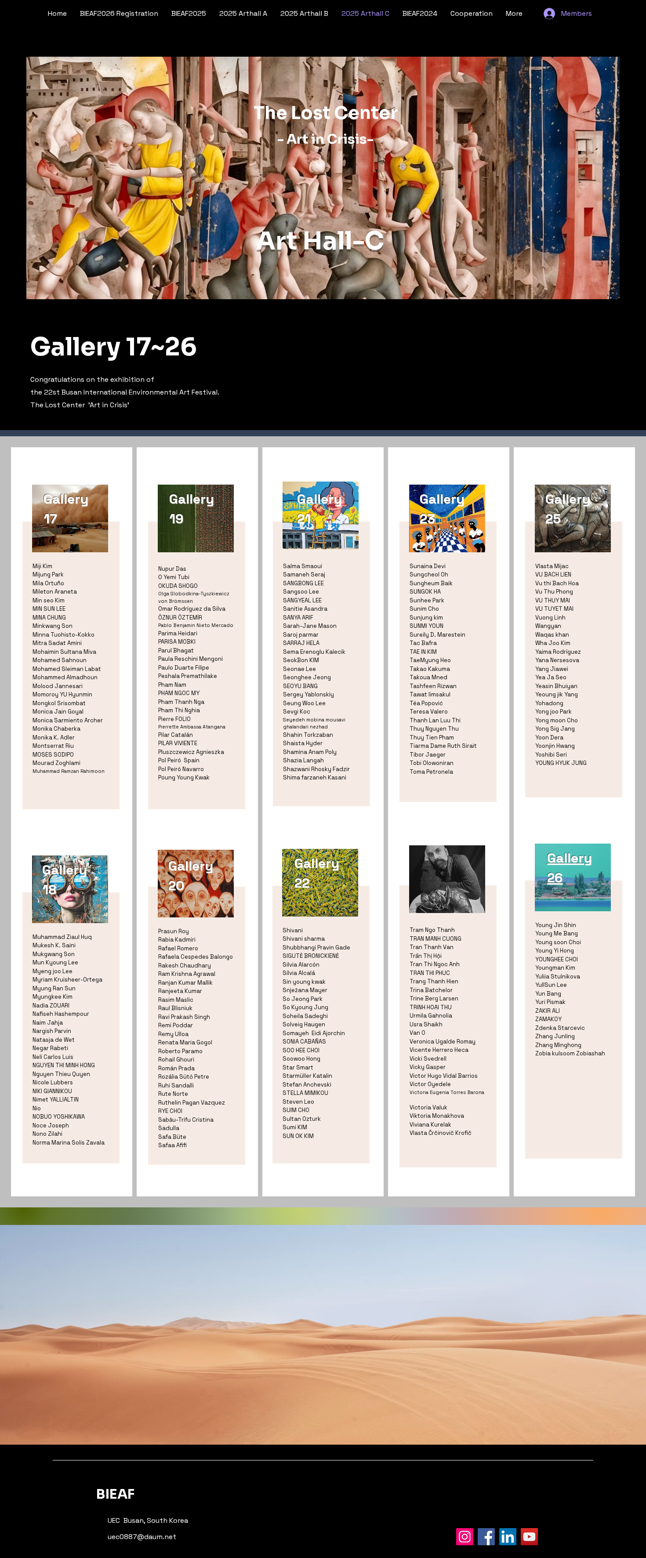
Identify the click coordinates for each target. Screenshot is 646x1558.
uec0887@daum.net (142, 1536)
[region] (71, 639)
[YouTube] (529, 1536)
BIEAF (115, 1494)
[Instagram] (464, 1536)
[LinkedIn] (507, 1536)
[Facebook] (486, 1536)
